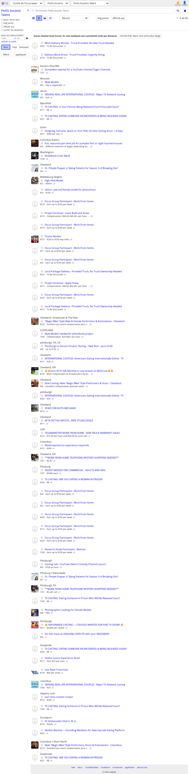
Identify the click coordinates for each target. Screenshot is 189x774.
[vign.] (39, 18)
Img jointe (8, 23)
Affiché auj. (9, 26)
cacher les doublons (13, 30)
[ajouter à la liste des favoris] (42, 43)
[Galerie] (45, 18)
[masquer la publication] (65, 46)
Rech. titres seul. (12, 19)
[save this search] (185, 10)
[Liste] (33, 18)
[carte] (50, 18)
